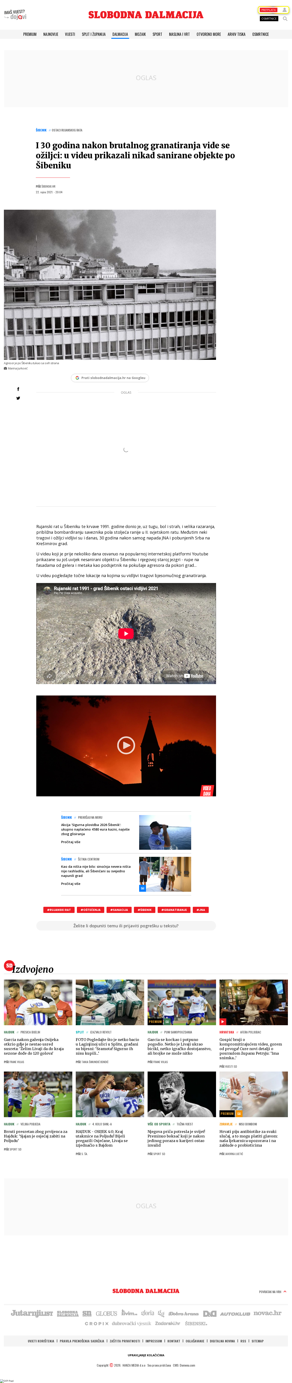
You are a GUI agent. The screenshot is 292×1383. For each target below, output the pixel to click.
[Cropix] (96, 1323)
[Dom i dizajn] (210, 1313)
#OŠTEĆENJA (91, 910)
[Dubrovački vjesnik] (132, 1323)
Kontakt (173, 1341)
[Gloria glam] (161, 1313)
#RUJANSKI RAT (59, 910)
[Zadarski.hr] (168, 1323)
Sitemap (258, 1341)
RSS (243, 1341)
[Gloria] (147, 1313)
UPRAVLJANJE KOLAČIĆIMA (146, 1355)
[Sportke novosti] (87, 1313)
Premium (29, 34)
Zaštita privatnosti (125, 1341)
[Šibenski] (196, 1323)
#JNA (200, 910)
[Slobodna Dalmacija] (146, 15)
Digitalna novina (222, 1341)
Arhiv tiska (236, 34)
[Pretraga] (285, 18)
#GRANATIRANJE (174, 910)
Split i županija (94, 34)
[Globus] (106, 1313)
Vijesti (70, 34)
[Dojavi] (15, 15)
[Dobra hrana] (184, 1313)
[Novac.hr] (268, 1313)
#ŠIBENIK (145, 910)
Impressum (154, 1341)
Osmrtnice (260, 34)
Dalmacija (120, 34)
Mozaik (140, 34)
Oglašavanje (195, 1341)
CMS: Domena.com (184, 1365)
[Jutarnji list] (31, 1313)
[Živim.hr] (129, 1313)
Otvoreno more (209, 34)
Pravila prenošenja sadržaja (82, 1341)
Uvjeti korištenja (41, 1341)
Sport (157, 34)
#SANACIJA (119, 910)
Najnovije (50, 34)
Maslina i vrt (179, 34)
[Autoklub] (235, 1313)
